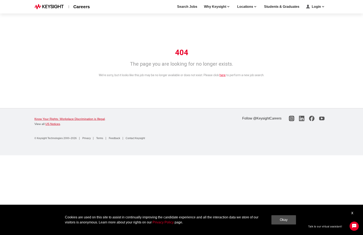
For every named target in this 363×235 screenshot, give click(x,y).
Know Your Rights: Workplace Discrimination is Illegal (69, 119)
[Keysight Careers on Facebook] (311, 118)
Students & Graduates (281, 6)
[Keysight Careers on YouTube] (321, 118)
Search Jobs (187, 6)
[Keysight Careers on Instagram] (291, 118)
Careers (81, 6)
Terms (99, 138)
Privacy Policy (163, 222)
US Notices (52, 124)
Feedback (114, 138)
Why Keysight (215, 6)
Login (316, 6)
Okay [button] (284, 220)
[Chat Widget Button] (354, 226)
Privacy (86, 138)
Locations (245, 6)
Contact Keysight (135, 138)
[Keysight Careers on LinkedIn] (301, 118)
